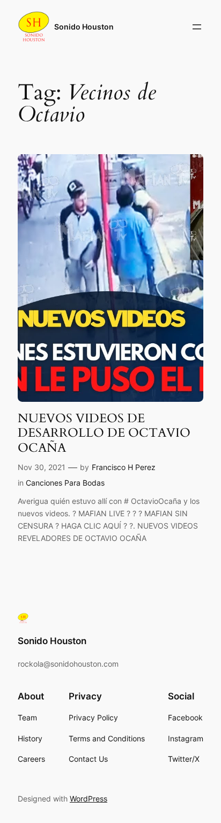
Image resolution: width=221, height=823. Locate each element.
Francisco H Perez (124, 467)
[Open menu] (196, 26)
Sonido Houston (84, 26)
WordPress (88, 798)
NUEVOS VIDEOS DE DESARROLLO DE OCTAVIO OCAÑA (104, 433)
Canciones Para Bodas (65, 482)
